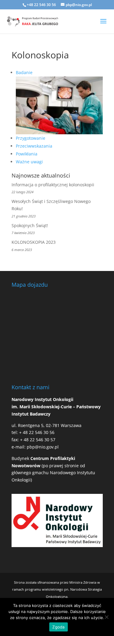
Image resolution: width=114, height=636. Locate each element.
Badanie (24, 72)
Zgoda (58, 627)
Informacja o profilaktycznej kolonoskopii (53, 185)
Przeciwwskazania (34, 146)
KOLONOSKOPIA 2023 (34, 242)
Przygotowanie (30, 138)
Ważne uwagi (29, 162)
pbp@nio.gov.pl (43, 447)
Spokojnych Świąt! (30, 225)
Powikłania (26, 154)
